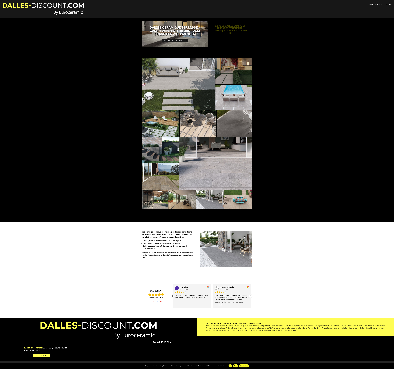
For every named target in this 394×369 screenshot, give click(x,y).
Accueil (370, 5)
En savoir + (244, 366)
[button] (250, 296)
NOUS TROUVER (42, 355)
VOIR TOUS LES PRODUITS (175, 40)
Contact (388, 5)
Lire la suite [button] (218, 305)
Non (235, 366)
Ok (230, 366)
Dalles (377, 5)
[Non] (391, 366)
